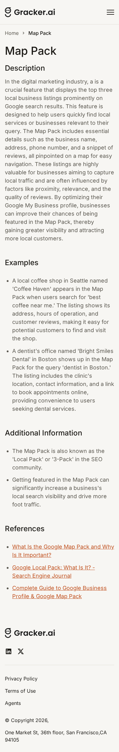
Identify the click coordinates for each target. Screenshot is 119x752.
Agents (13, 703)
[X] (20, 651)
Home (12, 33)
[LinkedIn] (8, 651)
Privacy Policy (21, 679)
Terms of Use (20, 691)
